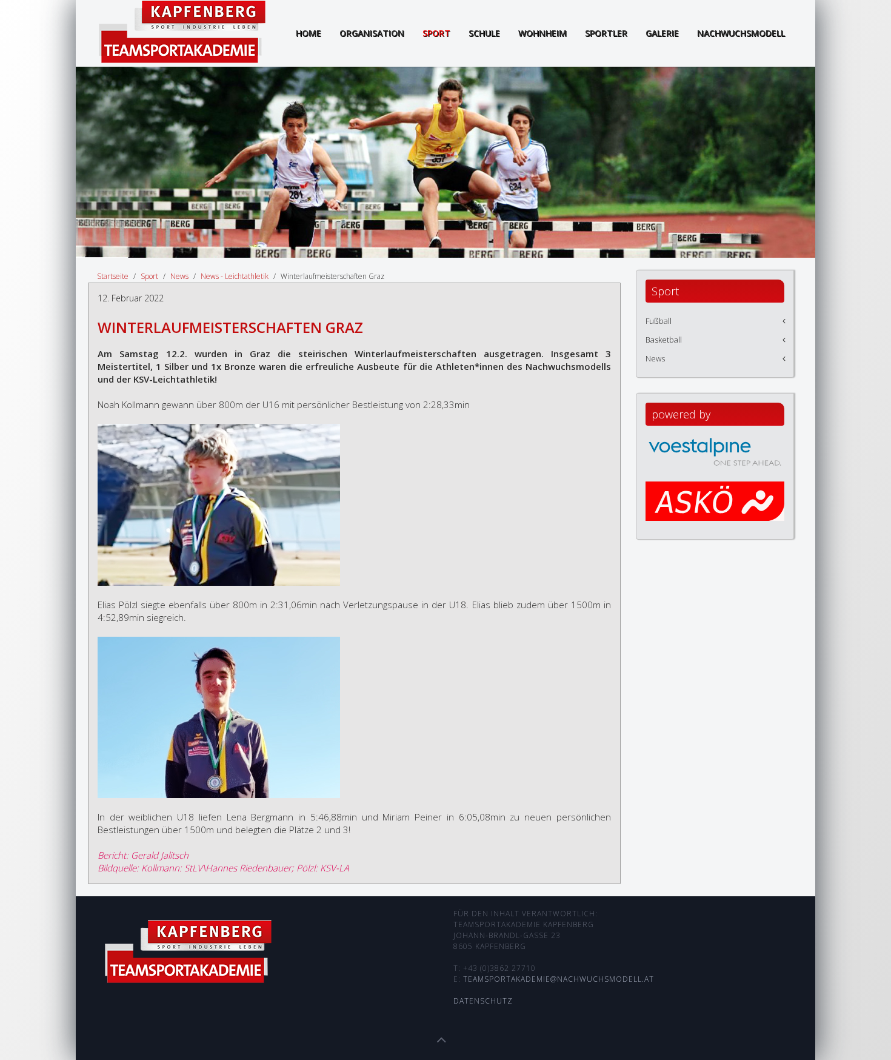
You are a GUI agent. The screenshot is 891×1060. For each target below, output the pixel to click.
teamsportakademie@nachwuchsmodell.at (558, 979)
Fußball (659, 320)
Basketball (664, 339)
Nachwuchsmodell (741, 33)
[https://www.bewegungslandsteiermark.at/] (715, 512)
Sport (436, 33)
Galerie (662, 33)
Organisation (371, 33)
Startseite (112, 276)
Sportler (606, 33)
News (179, 276)
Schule (484, 33)
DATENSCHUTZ (483, 1001)
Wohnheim (542, 33)
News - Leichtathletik (235, 276)
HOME (308, 33)
